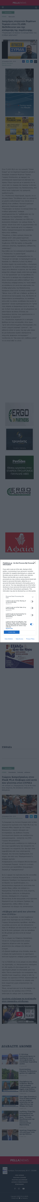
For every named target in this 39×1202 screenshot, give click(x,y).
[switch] (31, 601)
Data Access (19, 639)
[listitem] (19, 597)
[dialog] (19, 601)
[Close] (35, 563)
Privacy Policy (30, 639)
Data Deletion (9, 639)
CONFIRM (11, 632)
